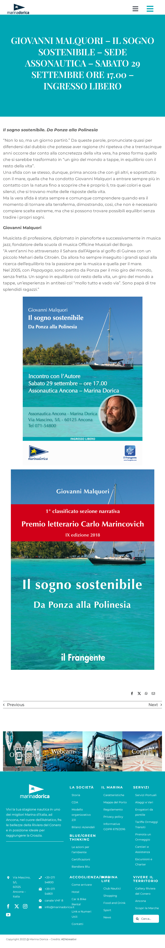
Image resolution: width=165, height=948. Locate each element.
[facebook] (8, 906)
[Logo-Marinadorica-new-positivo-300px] (18, 5)
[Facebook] (132, 693)
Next (153, 704)
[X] (139, 693)
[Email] (153, 693)
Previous (15, 704)
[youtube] (8, 915)
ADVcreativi (68, 939)
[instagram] (25, 906)
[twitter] (16, 906)
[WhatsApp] (146, 693)
